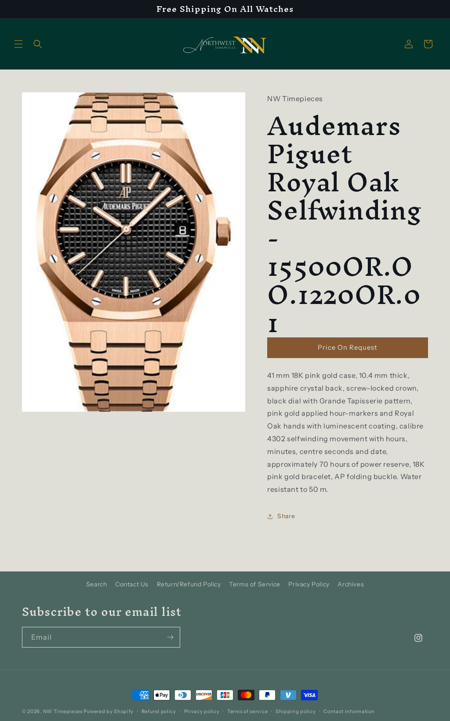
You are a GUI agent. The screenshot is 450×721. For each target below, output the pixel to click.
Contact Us (132, 584)
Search (96, 584)
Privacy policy (202, 711)
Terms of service (247, 711)
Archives (351, 584)
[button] (18, 44)
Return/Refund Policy (189, 584)
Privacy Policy (308, 584)
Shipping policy (296, 711)
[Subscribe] (170, 637)
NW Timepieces (63, 711)
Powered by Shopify (108, 711)
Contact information (348, 711)
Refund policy (159, 711)
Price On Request (347, 347)
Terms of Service (254, 584)
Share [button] (286, 516)
